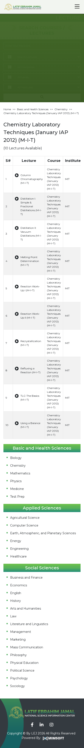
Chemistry (61, 109)
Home (7, 109)
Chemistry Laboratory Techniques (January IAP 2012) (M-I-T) (41, 113)
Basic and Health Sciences (32, 109)
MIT (67, 179)
